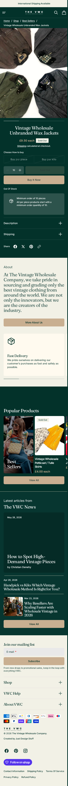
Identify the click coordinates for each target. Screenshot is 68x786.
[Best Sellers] (18, 444)
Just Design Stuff (25, 738)
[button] (4, 13)
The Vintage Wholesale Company (29, 733)
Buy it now (32, 179)
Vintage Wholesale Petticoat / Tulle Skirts (46, 462)
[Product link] (50, 444)
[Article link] (33, 541)
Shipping (20, 146)
